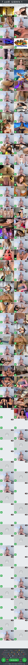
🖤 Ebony (11, 650)
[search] (24, 660)
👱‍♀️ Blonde (23, 652)
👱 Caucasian (21, 650)
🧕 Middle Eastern (6, 652)
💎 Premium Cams (14, 657)
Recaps (16, 663)
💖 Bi (10, 655)
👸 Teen (18, 652)
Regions (10, 663)
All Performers (20, 663)
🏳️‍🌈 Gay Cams (21, 655)
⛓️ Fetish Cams (22, 657)
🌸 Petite (20, 654)
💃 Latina (15, 650)
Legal (24, 663)
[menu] (3, 660)
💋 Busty (24, 654)
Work (13, 663)
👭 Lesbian (6, 655)
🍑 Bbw (15, 654)
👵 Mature (13, 652)
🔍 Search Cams (20, 661)
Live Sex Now (14, 660)
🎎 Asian (6, 650)
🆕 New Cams (15, 655)
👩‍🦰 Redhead (10, 654)
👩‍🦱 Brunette (4, 654)
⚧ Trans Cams (6, 657)
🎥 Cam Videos (7, 661)
